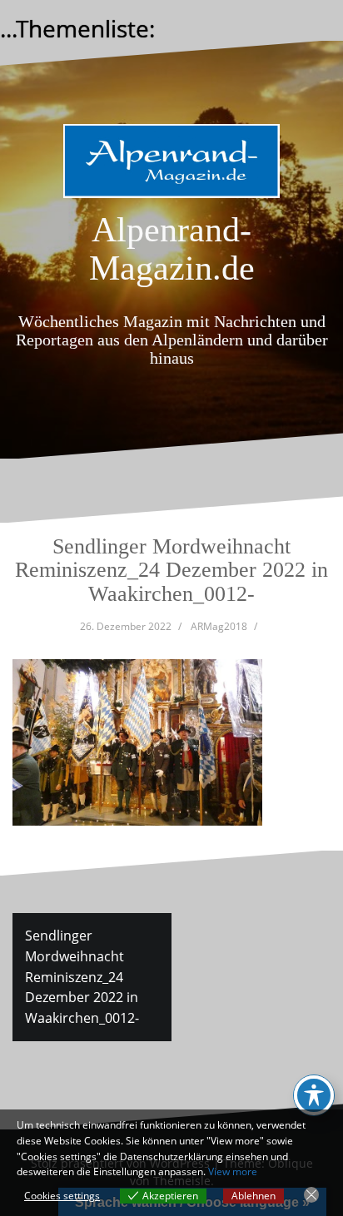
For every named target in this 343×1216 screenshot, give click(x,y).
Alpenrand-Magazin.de (172, 249)
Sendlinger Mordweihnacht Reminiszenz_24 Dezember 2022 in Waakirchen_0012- (82, 976)
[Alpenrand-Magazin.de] (171, 165)
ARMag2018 (219, 626)
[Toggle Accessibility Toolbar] (314, 1095)
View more (232, 1171)
